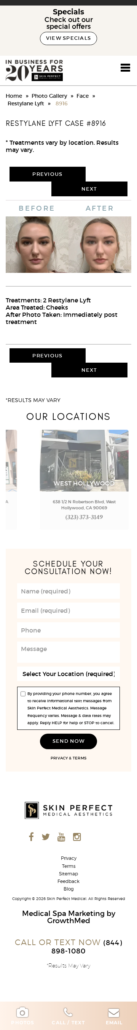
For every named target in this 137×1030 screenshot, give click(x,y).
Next (89, 189)
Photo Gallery (49, 95)
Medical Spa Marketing (63, 913)
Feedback (68, 881)
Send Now (68, 741)
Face (82, 95)
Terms (79, 758)
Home (14, 95)
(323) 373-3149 (69, 518)
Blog (69, 889)
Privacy (59, 758)
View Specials (68, 38)
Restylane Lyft (26, 103)
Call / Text (68, 1022)
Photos (22, 1022)
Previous (47, 174)
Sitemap (68, 874)
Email (114, 1022)
